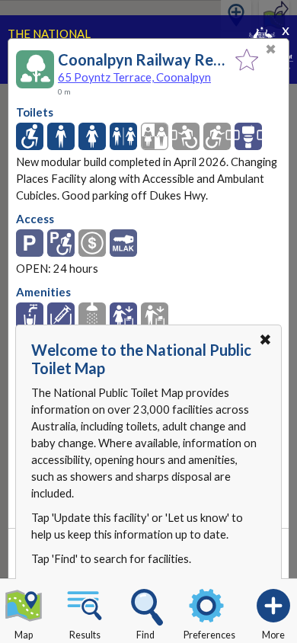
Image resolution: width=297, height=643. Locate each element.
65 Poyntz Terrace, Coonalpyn (134, 77)
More (273, 635)
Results (85, 635)
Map (23, 635)
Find (145, 635)
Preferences (209, 635)
